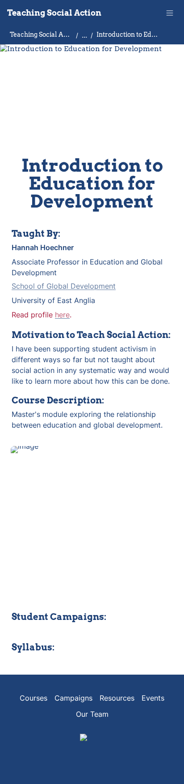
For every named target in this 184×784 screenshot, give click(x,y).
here (62, 314)
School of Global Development (64, 286)
